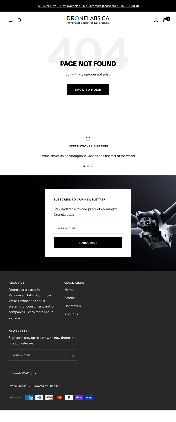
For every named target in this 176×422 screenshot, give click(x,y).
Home (68, 290)
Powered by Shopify (45, 385)
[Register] (72, 355)
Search (69, 298)
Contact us (72, 306)
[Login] (156, 20)
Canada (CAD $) (21, 373)
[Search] (19, 20)
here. (16, 317)
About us (71, 314)
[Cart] (165, 20)
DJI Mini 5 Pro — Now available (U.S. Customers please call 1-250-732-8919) (88, 6)
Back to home (88, 89)
